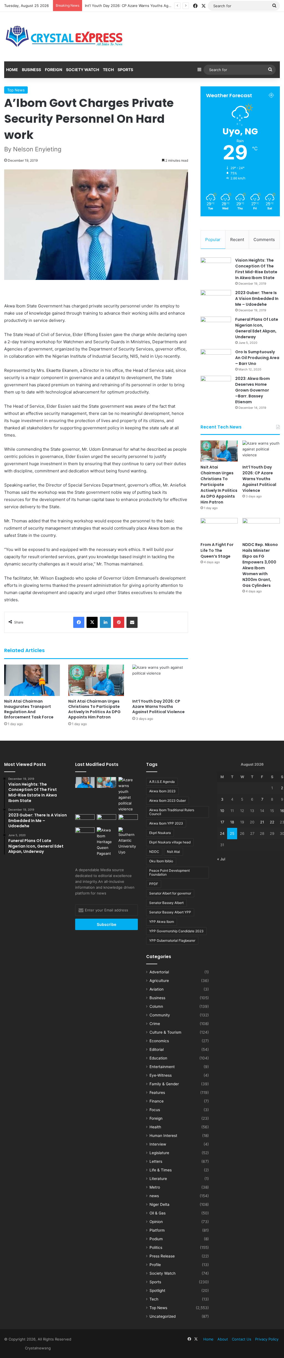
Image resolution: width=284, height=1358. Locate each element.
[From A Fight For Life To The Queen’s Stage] (219, 528)
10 (222, 810)
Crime (154, 1023)
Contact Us (241, 1339)
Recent (237, 239)
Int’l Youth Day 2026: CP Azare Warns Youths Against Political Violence (146, 5)
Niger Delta (159, 1204)
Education (158, 1058)
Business (31, 69)
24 (222, 833)
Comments (264, 239)
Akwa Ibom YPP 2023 (166, 823)
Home (12, 69)
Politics (155, 1247)
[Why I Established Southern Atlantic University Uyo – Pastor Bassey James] (128, 841)
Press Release (162, 1256)
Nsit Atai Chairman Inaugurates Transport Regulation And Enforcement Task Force (29, 709)
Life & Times (160, 1170)
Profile (155, 1264)
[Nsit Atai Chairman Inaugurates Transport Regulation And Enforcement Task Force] (32, 680)
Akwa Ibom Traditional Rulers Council (171, 812)
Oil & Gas (157, 1213)
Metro (154, 1187)
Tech (108, 69)
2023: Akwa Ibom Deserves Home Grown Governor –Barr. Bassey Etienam (252, 390)
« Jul (221, 859)
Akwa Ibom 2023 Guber (167, 800)
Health (155, 1127)
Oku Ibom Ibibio (161, 861)
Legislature (159, 1153)
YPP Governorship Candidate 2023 (176, 931)
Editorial (156, 1049)
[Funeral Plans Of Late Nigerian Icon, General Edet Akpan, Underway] (216, 327)
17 (222, 822)
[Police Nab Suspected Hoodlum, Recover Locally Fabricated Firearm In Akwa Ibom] (85, 832)
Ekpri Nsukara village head (170, 842)
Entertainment (162, 1066)
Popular (212, 239)
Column (156, 1006)
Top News (16, 90)
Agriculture (159, 980)
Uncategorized (162, 1316)
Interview (157, 1144)
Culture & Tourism (165, 1032)
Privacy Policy (266, 1339)
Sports (125, 69)
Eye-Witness (160, 1075)
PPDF (153, 884)
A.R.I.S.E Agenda (162, 782)
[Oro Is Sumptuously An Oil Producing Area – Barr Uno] (216, 359)
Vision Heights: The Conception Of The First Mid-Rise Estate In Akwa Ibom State (256, 268)
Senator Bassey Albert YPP (170, 912)
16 (282, 810)
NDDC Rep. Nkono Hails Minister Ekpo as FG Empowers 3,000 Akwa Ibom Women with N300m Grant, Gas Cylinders (260, 565)
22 (272, 822)
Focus (154, 1110)
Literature (158, 1178)
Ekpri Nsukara (160, 833)
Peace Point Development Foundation (169, 872)
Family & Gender (164, 1084)
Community (159, 1015)
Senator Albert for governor (170, 893)
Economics (159, 1041)
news (154, 1196)
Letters (155, 1161)
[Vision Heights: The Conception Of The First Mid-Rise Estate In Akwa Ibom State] (216, 267)
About (222, 1339)
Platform (157, 1230)
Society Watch (82, 69)
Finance (156, 1101)
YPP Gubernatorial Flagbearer (172, 940)
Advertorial (159, 972)
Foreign (53, 69)
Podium (156, 1239)
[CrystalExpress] (64, 36)
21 (262, 822)
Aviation (156, 989)
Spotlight (157, 1290)
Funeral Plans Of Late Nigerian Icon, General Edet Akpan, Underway (256, 328)
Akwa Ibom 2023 (162, 791)
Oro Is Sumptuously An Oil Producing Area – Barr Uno (257, 357)
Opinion (156, 1221)
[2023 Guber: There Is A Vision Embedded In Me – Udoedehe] (216, 300)
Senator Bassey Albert (166, 903)
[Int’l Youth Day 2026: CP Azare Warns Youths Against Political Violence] (160, 680)
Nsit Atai (173, 852)
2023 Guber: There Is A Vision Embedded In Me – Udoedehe (256, 298)
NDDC (154, 852)
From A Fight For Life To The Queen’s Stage (217, 550)
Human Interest (163, 1135)
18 (232, 822)
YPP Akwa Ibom (161, 921)
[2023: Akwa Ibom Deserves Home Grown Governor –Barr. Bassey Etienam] (216, 386)
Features (157, 1092)
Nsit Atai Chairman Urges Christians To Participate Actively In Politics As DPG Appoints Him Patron (94, 709)
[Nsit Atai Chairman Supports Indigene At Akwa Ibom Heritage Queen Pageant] (106, 841)
